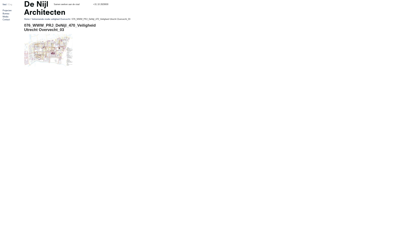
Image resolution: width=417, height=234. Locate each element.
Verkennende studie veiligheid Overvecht (51, 19)
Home (27, 19)
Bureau (6, 13)
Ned (4, 4)
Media (5, 16)
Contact (6, 19)
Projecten (7, 10)
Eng (10, 4)
